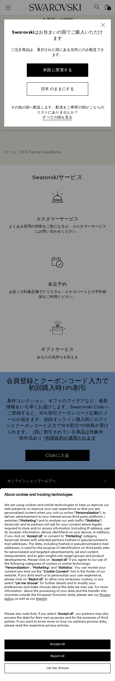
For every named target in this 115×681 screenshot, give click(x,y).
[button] (103, 25)
